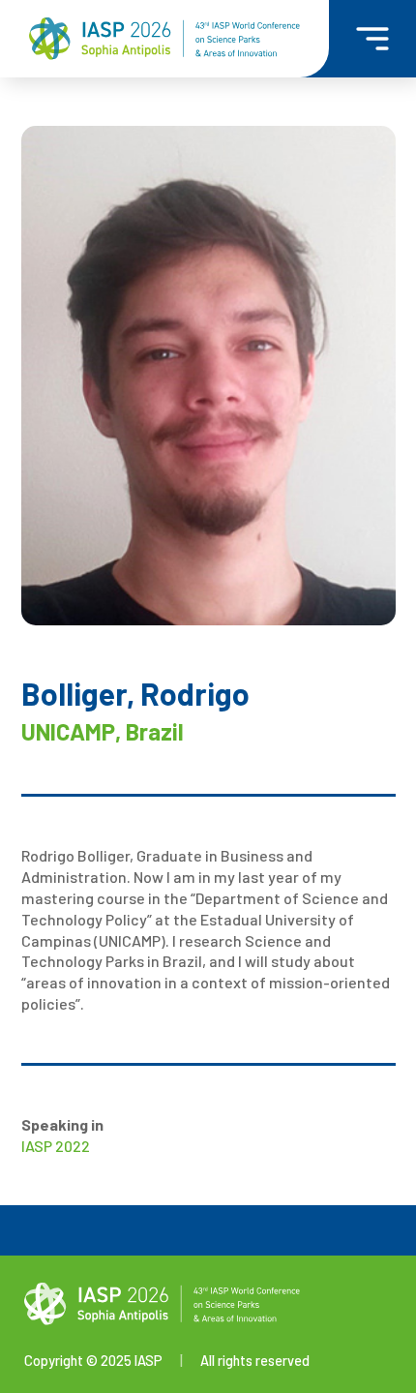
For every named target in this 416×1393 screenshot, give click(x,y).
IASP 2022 (55, 1145)
